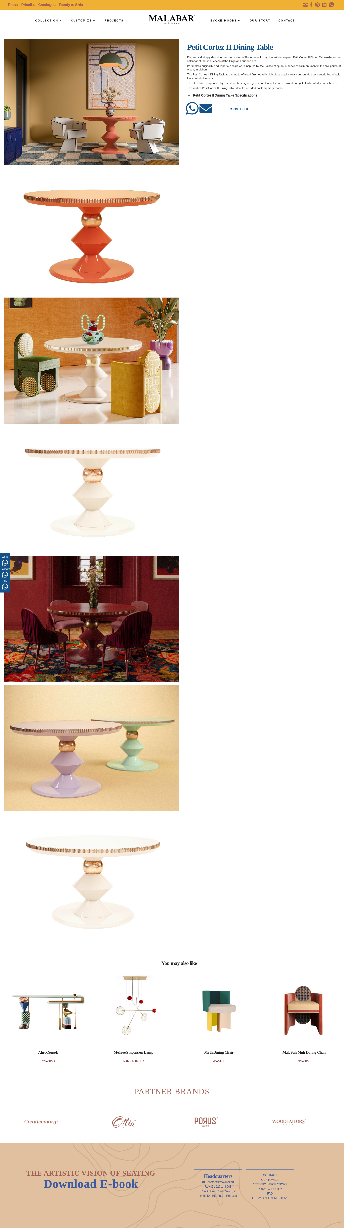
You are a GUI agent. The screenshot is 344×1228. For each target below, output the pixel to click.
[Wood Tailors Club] (289, 1118)
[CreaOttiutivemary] (124, 1118)
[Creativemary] (41, 1118)
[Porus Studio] (206, 1118)
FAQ (270, 1193)
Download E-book (91, 1183)
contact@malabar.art (220, 1182)
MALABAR (48, 1060)
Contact (270, 1175)
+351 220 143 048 (219, 1186)
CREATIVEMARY (133, 1060)
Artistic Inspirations (270, 1184)
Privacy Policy (270, 1189)
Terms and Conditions (270, 1198)
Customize (270, 1179)
